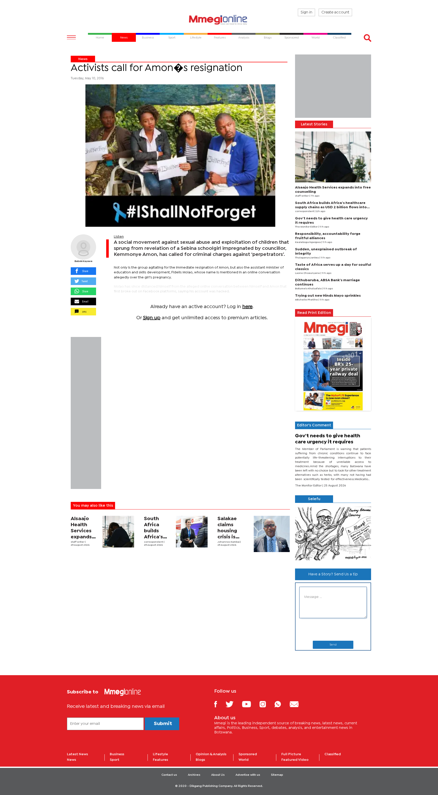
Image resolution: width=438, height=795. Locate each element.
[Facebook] (219, 704)
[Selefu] (333, 534)
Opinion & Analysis (211, 754)
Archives (194, 775)
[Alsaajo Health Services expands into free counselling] (118, 531)
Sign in (306, 12)
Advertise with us (247, 775)
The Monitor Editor (306, 227)
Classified (332, 754)
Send (333, 644)
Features (160, 759)
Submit (163, 724)
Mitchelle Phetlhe (306, 300)
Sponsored (248, 754)
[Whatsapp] (281, 704)
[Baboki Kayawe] (83, 247)
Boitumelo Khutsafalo (308, 289)
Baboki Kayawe (84, 261)
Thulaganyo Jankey (307, 258)
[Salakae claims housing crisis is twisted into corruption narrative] (272, 534)
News (82, 59)
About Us (218, 775)
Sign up (151, 318)
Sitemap (277, 775)
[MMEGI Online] (219, 19)
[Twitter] (233, 704)
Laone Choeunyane (307, 273)
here (247, 307)
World (244, 759)
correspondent (154, 542)
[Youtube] (250, 704)
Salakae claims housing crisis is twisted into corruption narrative (232, 537)
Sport (114, 759)
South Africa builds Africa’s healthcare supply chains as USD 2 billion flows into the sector (331, 207)
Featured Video (294, 759)
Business (117, 754)
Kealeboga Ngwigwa (308, 242)
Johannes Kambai (228, 542)
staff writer (78, 542)
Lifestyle (160, 754)
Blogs (200, 759)
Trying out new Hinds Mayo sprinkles (328, 295)
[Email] (297, 704)
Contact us (169, 775)
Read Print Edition (314, 312)
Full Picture (291, 754)
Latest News (77, 754)
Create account (335, 12)
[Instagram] (266, 704)
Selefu (314, 499)
